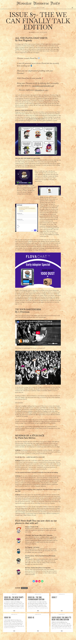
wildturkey (43, 32)
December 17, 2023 (41, 90)
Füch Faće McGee (29, 556)
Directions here (19, 402)
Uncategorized (24, 588)
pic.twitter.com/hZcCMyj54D (43, 86)
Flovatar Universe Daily (38, 3)
